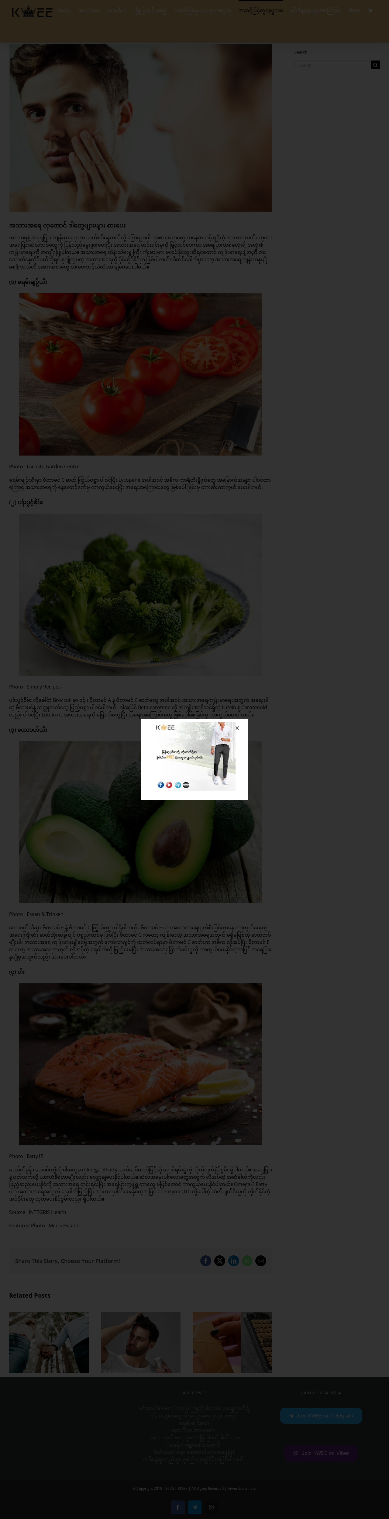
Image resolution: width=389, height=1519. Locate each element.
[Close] (237, 728)
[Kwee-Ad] (194, 724)
